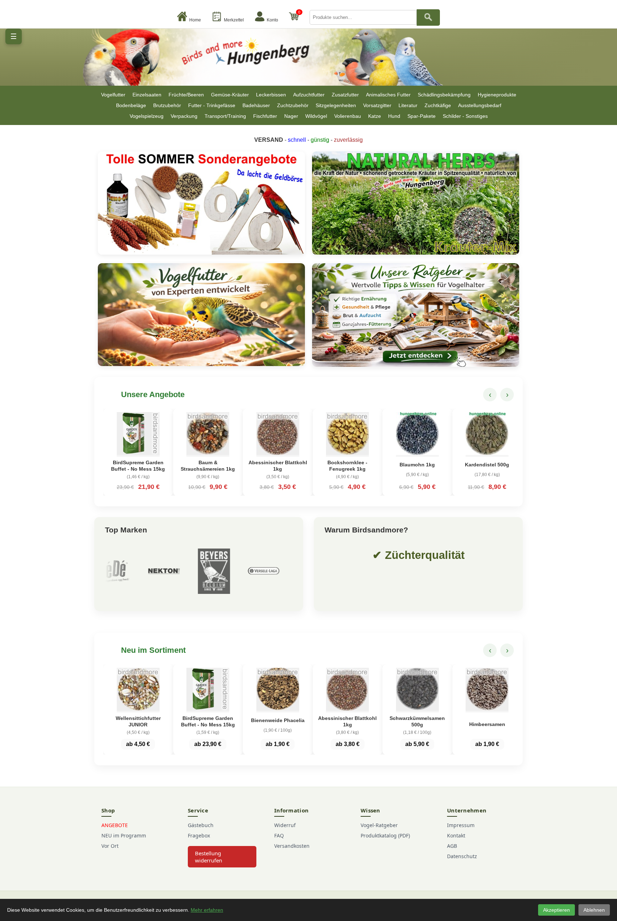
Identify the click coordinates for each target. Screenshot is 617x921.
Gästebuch (201, 825)
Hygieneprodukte (497, 94)
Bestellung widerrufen (208, 857)
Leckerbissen (271, 94)
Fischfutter (265, 116)
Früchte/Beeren (186, 94)
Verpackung (184, 116)
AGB (452, 845)
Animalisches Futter (388, 94)
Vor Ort (110, 845)
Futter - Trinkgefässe (211, 105)
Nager (291, 116)
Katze (374, 116)
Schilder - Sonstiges (465, 116)
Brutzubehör (167, 105)
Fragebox (199, 835)
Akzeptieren (556, 910)
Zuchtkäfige (438, 105)
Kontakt (456, 835)
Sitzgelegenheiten (336, 105)
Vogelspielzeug (147, 116)
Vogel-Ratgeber (379, 825)
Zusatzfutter (345, 94)
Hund (394, 116)
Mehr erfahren (207, 910)
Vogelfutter (113, 94)
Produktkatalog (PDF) (385, 835)
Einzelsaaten (146, 94)
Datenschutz (462, 856)
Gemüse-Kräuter (230, 94)
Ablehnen (594, 910)
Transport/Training (225, 116)
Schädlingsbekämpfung (444, 94)
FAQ (279, 835)
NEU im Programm (123, 835)
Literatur (407, 105)
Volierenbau (347, 116)
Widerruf (285, 825)
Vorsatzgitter (377, 105)
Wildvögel (316, 116)
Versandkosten (292, 845)
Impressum (461, 825)
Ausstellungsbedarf (479, 105)
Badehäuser (256, 105)
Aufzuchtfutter (309, 94)
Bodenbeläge (131, 105)
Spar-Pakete (421, 116)
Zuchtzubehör (292, 105)
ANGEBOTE (114, 825)
